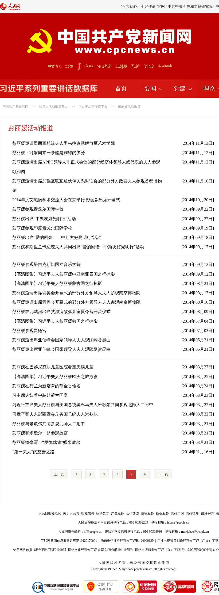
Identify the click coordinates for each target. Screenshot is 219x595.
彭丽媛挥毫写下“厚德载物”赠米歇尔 (46, 442)
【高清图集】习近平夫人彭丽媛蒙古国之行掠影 (57, 283)
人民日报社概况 (49, 513)
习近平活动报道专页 (93, 106)
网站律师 (192, 513)
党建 (180, 88)
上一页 (59, 474)
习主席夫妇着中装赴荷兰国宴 (40, 395)
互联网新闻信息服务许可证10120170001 (69, 541)
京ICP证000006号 (199, 550)
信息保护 (207, 513)
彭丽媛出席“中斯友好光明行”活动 (44, 218)
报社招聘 (87, 513)
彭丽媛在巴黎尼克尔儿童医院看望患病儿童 (52, 367)
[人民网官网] (10, 9)
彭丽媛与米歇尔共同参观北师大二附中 (48, 423)
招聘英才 (102, 513)
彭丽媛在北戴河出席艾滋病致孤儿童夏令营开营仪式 (61, 311)
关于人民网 (71, 513)
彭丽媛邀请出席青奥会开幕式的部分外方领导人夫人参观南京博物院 (76, 293)
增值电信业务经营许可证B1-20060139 (127, 541)
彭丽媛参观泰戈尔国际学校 (38, 209)
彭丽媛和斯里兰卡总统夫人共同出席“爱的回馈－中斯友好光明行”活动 (78, 247)
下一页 (163, 474)
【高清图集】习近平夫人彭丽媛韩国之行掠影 (55, 321)
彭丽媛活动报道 (129, 106)
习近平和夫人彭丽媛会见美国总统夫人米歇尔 (55, 414)
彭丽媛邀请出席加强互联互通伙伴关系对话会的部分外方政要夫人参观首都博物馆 (87, 186)
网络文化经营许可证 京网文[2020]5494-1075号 (100, 550)
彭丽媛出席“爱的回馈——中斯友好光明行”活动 (56, 237)
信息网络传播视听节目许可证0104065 (39, 550)
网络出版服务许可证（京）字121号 (160, 550)
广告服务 (117, 513)
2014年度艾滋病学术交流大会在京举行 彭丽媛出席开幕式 (66, 199)
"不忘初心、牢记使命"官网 (142, 7)
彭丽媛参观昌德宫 (29, 330)
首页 (121, 88)
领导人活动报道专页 (53, 106)
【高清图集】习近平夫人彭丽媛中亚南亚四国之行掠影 (63, 274)
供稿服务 (147, 513)
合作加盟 (132, 513)
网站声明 (177, 513)
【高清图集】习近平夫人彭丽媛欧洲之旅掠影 (55, 376)
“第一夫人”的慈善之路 (33, 451)
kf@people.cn (92, 531)
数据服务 (162, 513)
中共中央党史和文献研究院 (190, 7)
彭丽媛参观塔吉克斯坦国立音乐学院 (46, 264)
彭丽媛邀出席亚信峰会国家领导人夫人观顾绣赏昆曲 (61, 340)
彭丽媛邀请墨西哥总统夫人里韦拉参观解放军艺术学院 (63, 143)
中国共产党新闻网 (15, 106)
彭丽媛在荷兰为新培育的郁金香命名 (46, 386)
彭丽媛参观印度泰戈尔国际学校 (42, 228)
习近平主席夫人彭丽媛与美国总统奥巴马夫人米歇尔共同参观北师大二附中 (82, 404)
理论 (209, 88)
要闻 (150, 88)
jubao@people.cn (178, 522)
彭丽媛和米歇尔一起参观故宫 (40, 433)
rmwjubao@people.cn (195, 531)
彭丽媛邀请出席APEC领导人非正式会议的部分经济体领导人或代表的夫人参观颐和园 (86, 167)
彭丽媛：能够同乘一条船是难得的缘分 (48, 152)
